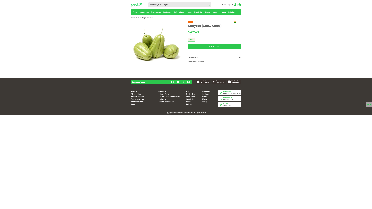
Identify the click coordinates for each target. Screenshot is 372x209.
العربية (223, 4)
